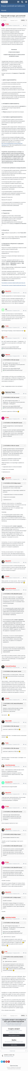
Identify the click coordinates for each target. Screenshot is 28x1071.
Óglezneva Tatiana (10, 392)
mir (6, 309)
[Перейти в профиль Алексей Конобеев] (2, 589)
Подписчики (12, 1050)
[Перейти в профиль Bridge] (2, 24)
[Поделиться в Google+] (6, 1062)
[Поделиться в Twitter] (2, 1062)
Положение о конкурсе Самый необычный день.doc (13, 282)
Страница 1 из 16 (14, 20)
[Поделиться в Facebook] (4, 1062)
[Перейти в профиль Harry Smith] (2, 721)
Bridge (5, 17)
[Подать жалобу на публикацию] (23, 25)
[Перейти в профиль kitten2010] (2, 291)
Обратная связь (14, 1065)
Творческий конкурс (20, 17)
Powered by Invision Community (14, 1068)
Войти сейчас (14, 1045)
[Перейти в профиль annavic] (2, 577)
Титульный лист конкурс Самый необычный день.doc (14, 285)
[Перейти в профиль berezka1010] (2, 782)
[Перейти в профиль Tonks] (2, 326)
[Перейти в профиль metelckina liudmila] (2, 918)
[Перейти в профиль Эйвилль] (2, 355)
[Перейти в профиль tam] (2, 337)
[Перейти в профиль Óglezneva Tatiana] (2, 392)
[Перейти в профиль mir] (2, 309)
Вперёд (22, 20)
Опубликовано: (12, 25)
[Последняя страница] (26, 20)
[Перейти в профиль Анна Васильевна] (2, 765)
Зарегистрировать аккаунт (14, 1035)
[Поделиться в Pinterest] (9, 1062)
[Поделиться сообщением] (25, 25)
